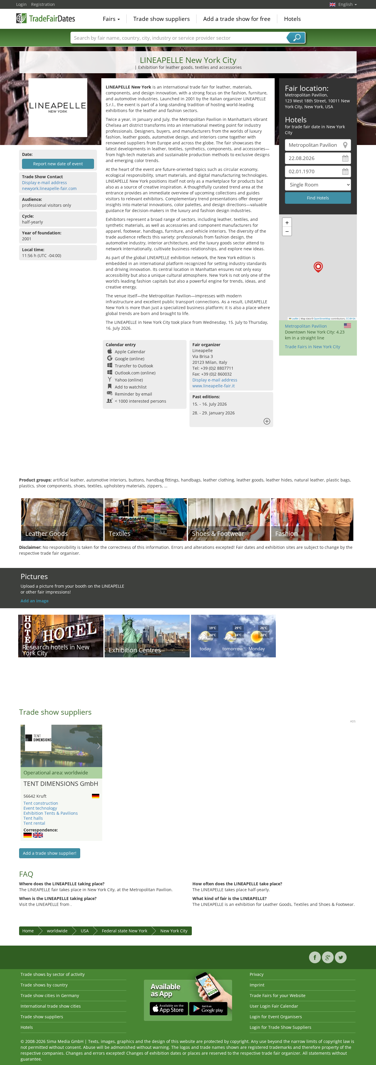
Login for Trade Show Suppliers (280, 1027)
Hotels (292, 19)
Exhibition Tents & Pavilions (51, 813)
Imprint (257, 985)
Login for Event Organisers (276, 1016)
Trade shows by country (44, 985)
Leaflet (294, 318)
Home (28, 931)
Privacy (256, 974)
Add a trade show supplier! (49, 853)
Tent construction (41, 803)
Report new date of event (58, 163)
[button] (318, 267)
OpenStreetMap (322, 318)
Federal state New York (124, 931)
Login (21, 4)
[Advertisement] (188, 458)
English (346, 4)
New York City (173, 931)
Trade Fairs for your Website (278, 995)
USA (85, 931)
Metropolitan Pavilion (306, 326)
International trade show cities (51, 1006)
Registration (43, 4)
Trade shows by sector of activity (53, 974)
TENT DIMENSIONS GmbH (61, 784)
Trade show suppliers (161, 19)
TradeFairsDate (45, 18)
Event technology (40, 808)
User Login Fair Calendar (274, 1006)
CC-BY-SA (350, 318)
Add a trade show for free (237, 19)
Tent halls (33, 818)
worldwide (57, 931)
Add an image (34, 601)
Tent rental (34, 823)
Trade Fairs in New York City (312, 346)
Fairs (110, 19)
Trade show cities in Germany (50, 995)
